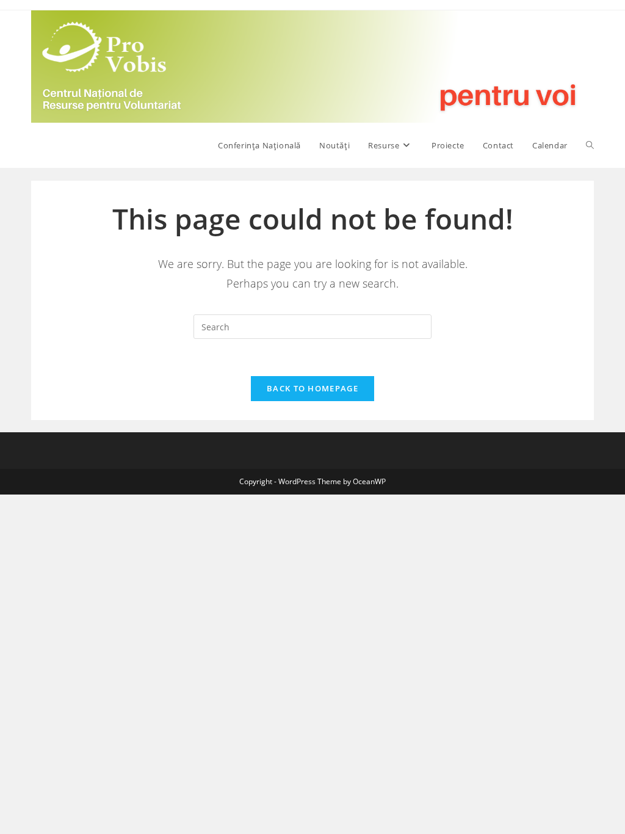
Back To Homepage (312, 388)
